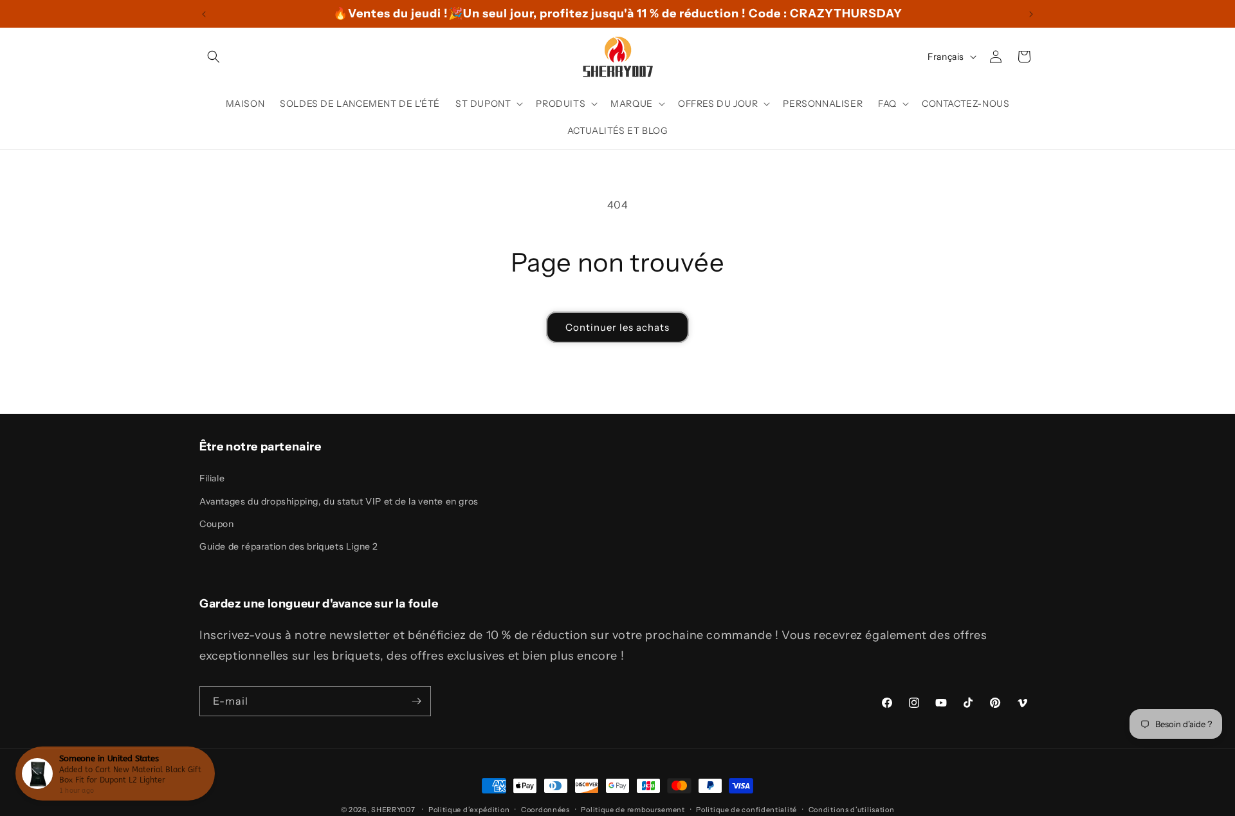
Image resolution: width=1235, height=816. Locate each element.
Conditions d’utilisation (852, 808)
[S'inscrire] (416, 701)
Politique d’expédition (468, 808)
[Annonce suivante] (1031, 14)
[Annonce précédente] (204, 14)
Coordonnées (545, 808)
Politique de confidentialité (746, 808)
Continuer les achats (617, 327)
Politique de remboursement (632, 808)
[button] (213, 56)
